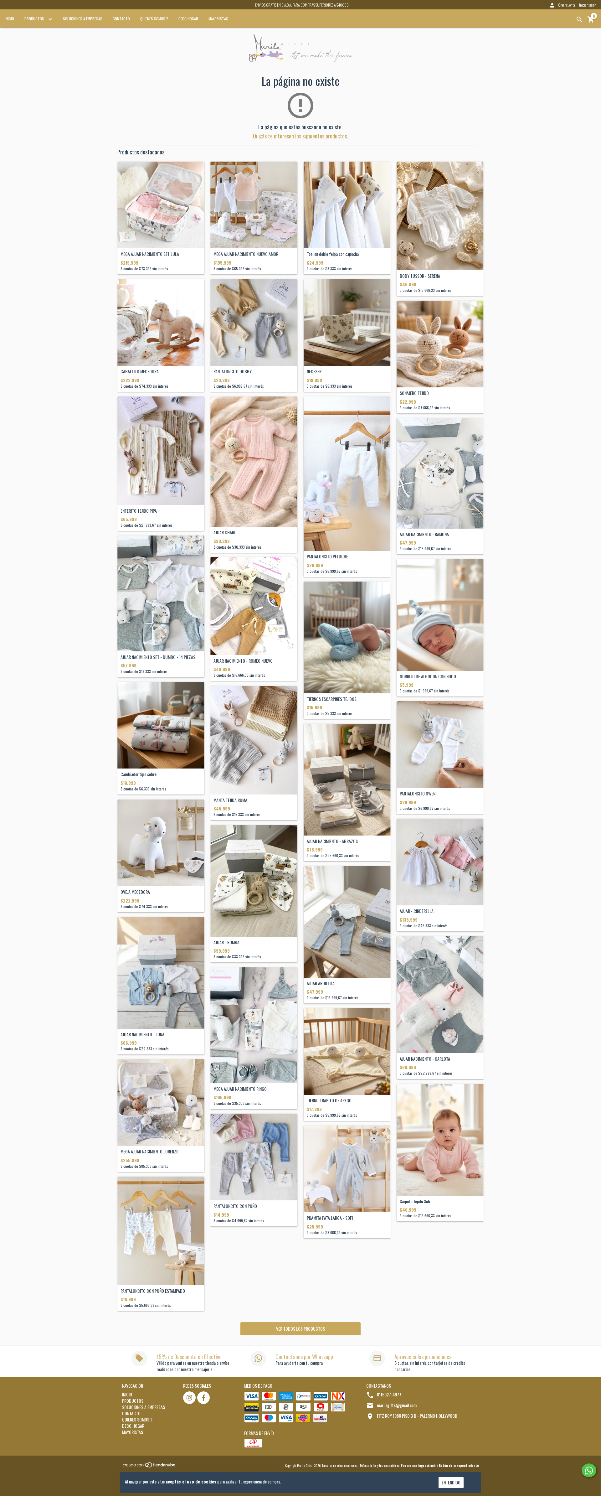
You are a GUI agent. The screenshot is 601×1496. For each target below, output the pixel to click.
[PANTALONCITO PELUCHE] (347, 473)
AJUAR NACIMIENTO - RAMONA (424, 534)
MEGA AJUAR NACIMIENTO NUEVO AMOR (245, 253)
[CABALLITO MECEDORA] (160, 322)
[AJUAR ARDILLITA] (347, 922)
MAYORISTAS (218, 18)
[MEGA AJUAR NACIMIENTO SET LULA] (160, 205)
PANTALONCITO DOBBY (232, 371)
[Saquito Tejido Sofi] (440, 1140)
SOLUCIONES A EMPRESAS (82, 18)
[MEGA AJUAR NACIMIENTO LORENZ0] (160, 1102)
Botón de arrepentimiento (459, 1465)
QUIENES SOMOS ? (154, 18)
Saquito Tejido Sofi (415, 1201)
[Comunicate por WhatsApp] (589, 1470)
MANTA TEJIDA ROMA (230, 800)
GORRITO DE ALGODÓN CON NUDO (428, 676)
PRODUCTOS (34, 18)
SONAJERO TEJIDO (414, 393)
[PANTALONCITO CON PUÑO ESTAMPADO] (160, 1231)
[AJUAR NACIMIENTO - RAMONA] (440, 473)
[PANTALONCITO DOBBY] (253, 322)
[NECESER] (347, 322)
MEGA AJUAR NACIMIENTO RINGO (240, 1088)
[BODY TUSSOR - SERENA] (440, 216)
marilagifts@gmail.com (397, 1405)
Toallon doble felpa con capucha (333, 253)
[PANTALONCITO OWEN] (440, 744)
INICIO (9, 18)
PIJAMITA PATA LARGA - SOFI (330, 1217)
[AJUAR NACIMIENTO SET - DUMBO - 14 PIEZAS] (160, 593)
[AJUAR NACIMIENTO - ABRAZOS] (347, 780)
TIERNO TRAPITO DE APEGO (329, 1100)
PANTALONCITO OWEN (417, 793)
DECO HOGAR (188, 18)
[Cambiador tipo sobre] (160, 725)
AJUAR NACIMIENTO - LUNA (142, 1034)
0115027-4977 (389, 1394)
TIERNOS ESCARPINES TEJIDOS (332, 698)
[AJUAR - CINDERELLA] (440, 862)
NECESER (314, 371)
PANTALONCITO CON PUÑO (235, 1206)
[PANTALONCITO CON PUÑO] (253, 1157)
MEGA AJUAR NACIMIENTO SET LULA (150, 253)
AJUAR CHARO (225, 532)
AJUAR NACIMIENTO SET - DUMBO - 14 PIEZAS (158, 657)
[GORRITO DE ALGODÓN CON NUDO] (440, 615)
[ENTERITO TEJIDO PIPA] (160, 450)
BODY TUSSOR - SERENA (420, 275)
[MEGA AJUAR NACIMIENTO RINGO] (253, 1025)
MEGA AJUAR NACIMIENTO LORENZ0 (149, 1151)
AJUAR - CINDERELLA (417, 910)
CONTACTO (121, 18)
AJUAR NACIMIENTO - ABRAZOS (332, 841)
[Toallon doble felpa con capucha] (347, 205)
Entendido (451, 1482)
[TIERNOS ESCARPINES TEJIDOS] (347, 637)
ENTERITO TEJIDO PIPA (139, 510)
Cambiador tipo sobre (139, 774)
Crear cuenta (566, 5)
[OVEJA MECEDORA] (160, 843)
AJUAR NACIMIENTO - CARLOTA (425, 1058)
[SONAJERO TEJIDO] (440, 344)
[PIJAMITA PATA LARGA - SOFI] (347, 1169)
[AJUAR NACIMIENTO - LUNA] (160, 973)
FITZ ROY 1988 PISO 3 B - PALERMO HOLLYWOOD (417, 1415)
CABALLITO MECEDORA (140, 371)
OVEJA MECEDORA (135, 891)
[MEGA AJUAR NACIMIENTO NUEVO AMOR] (253, 205)
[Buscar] (579, 19)
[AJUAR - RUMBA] (253, 881)
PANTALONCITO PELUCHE (327, 556)
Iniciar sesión (587, 5)
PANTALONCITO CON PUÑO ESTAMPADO (153, 1290)
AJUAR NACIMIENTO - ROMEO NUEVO (243, 660)
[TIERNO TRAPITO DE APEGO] (347, 1051)
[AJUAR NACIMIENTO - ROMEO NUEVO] (253, 606)
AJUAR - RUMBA (226, 942)
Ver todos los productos (300, 1328)
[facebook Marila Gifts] (203, 1397)
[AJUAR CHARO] (253, 461)
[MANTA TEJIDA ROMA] (253, 740)
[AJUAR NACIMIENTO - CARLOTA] (440, 994)
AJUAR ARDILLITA (321, 983)
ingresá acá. (427, 1465)
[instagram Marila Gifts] (189, 1397)
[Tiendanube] (149, 1466)
